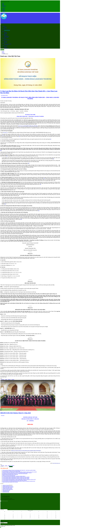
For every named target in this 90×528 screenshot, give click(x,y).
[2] (19, 136)
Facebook (3, 8)
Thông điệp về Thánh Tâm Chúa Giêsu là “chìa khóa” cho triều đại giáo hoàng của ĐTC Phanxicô (17, 472)
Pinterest (3, 9)
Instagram (3, 11)
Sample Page (4, 5)
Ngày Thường (6, 37)
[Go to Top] (0, 527)
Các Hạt (5, 27)
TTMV (3, 45)
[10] (5, 203)
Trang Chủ (3, 6)
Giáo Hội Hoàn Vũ (7, 29)
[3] (50, 139)
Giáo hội (3, 28)
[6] (53, 158)
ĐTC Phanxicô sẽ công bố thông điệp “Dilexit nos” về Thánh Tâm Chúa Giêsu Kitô (14, 473)
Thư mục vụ (5, 132)
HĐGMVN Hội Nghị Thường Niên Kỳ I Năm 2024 (15, 413)
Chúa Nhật (5, 35)
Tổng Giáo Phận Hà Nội (6, 490)
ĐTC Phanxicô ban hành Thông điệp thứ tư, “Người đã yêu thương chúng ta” (13, 476)
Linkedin (12, 379)
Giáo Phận (3, 26)
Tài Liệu (3, 40)
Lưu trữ (1, 508)
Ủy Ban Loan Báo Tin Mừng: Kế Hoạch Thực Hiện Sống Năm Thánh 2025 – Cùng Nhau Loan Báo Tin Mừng (18, 470)
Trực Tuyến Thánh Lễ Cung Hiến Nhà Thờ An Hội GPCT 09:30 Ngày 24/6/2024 (14, 480)
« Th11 (30, 520)
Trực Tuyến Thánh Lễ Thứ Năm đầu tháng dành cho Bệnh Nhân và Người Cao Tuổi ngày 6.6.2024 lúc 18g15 (18, 481)
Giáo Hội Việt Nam (7, 30)
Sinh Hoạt (5, 46)
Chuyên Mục (6, 44)
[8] (44, 178)
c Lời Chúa (7, 485)
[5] (6, 155)
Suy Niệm (3, 34)
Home (3, 4)
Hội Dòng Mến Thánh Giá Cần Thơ (8, 486)
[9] (40, 184)
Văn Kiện (5, 41)
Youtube (3, 10)
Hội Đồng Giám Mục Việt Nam (7, 488)
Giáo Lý (5, 32)
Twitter (6, 379)
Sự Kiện (5, 47)
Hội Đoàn (5, 33)
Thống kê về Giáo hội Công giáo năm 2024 (8, 475)
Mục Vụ (3, 31)
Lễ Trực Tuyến (6, 48)
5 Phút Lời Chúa (6, 36)
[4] (0, 150)
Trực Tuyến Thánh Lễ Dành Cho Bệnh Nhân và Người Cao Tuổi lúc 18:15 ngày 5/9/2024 (15, 477)
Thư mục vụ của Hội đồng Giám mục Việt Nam (28, 125)
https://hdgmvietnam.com (56, 463)
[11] (38, 210)
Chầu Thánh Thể (6, 39)
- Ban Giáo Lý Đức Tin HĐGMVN (7, 489)
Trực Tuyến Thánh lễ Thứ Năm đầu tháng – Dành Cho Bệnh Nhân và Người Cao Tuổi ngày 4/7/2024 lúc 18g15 (19, 479)
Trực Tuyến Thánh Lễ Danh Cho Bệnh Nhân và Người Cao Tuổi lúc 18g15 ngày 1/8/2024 (15, 478)
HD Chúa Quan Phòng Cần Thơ (7, 487)
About (3, 3)
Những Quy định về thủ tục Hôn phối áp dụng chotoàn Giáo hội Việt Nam (26, 450)
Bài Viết (3, 43)
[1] (2, 135)
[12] (21, 219)
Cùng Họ (4, 485)
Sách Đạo (5, 42)
